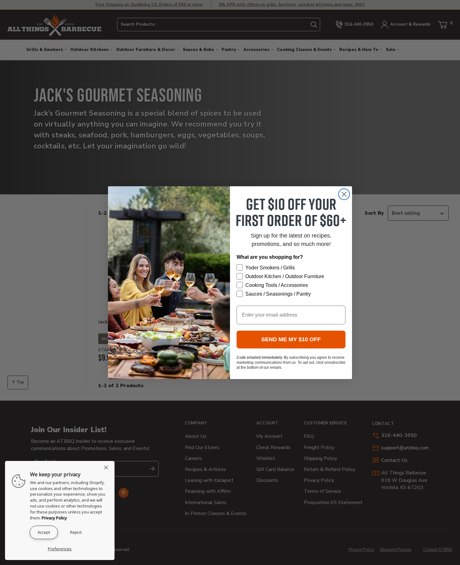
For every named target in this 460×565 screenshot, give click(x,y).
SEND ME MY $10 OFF (291, 339)
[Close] (108, 467)
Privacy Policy (54, 518)
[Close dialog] (344, 194)
